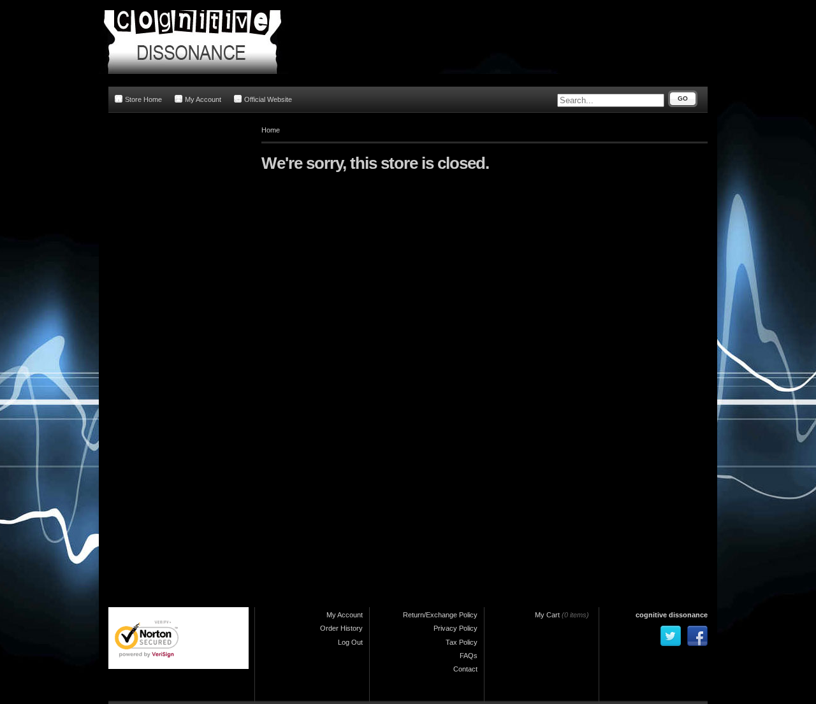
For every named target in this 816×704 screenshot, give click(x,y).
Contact (465, 669)
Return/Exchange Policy (440, 615)
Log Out (350, 642)
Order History (341, 628)
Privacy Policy (455, 628)
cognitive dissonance (672, 615)
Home (270, 130)
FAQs (468, 655)
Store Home (143, 99)
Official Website (268, 99)
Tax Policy (461, 642)
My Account (203, 99)
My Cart (547, 615)
